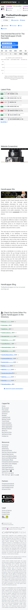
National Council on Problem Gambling (13, 558)
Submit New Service (8, 454)
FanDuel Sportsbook (8, 485)
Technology (5, 445)
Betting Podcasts (7, 428)
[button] (25, 2)
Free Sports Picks (7, 465)
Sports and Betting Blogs (9, 458)
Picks (20, 25)
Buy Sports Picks (7, 432)
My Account (5, 408)
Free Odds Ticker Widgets (9, 463)
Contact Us (5, 436)
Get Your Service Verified (9, 452)
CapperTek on (6, 471)
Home (3, 406)
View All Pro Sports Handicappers (14, 388)
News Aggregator (7, 426)
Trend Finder (5, 421)
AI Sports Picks (6, 489)
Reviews (5, 28)
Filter (9, 43)
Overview (5, 25)
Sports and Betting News (9, 456)
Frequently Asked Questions (10, 462)
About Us (4, 430)
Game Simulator (6, 423)
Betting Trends (6, 419)
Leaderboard (5, 411)
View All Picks (4, 122)
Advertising (5, 448)
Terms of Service (7, 510)
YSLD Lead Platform (7, 467)
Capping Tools (6, 417)
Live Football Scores (7, 487)
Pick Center (5, 410)
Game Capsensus (7, 425)
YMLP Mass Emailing (8, 469)
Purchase (13, 25)
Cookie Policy (6, 514)
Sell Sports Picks (6, 434)
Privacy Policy (6, 512)
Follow (6, 20)
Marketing (5, 447)
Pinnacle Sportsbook (8, 483)
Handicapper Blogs (7, 460)
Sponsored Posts (7, 450)
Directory (4, 413)
